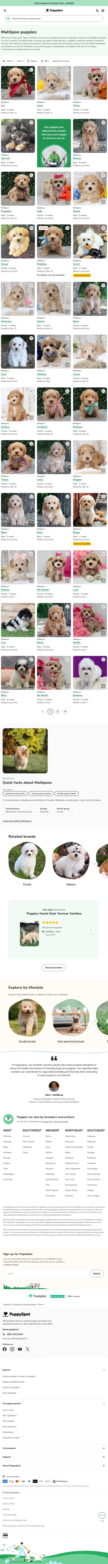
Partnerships (8, 1432)
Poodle (27, 884)
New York (69, 1179)
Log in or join (8, 1410)
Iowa (48, 1147)
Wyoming (7, 1179)
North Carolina (93, 1174)
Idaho (5, 1147)
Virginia (90, 1190)
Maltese (71, 884)
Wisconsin (50, 1195)
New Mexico (28, 1141)
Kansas (49, 1152)
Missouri (49, 1168)
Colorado (7, 1141)
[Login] (103, 11)
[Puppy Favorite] (31, 70)
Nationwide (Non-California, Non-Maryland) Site (23, 1526)
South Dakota (52, 1190)
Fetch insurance (9, 1426)
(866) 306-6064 (15, 1334)
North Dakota (52, 1179)
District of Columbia (74, 1147)
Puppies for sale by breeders (24, 1304)
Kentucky (91, 1157)
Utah (5, 1168)
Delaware (69, 1141)
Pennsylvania (71, 1184)
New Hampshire (72, 1168)
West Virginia (93, 1195)
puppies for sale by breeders (55, 1121)
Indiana (49, 1141)
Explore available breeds (13, 1382)
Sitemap (6, 1509)
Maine (68, 1152)
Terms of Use (8, 1498)
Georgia (90, 1152)
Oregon (6, 1163)
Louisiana (91, 1163)
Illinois (48, 1136)
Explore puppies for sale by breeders (19, 1376)
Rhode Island (71, 1190)
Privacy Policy (9, 1504)
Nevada (6, 1157)
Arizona (26, 1136)
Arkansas (91, 1141)
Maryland (69, 1157)
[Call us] (97, 11)
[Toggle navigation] (5, 10)
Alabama (91, 1136)
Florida (90, 1147)
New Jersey (70, 1174)
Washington (8, 1174)
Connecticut (70, 1136)
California (7, 1136)
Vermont (69, 1195)
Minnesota (50, 1163)
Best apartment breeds (71, 1041)
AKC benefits (8, 1421)
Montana (7, 1152)
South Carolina (93, 1179)
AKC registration (10, 1415)
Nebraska (50, 1174)
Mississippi (92, 1168)
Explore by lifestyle (11, 1387)
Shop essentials (9, 1393)
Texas (25, 1152)
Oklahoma (27, 1147)
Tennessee (92, 1184)
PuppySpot (7, 1304)
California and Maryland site (15, 1520)
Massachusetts (72, 1163)
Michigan (49, 1157)
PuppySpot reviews (11, 1438)
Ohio (48, 1184)
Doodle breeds (27, 1041)
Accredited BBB (9, 1515)
